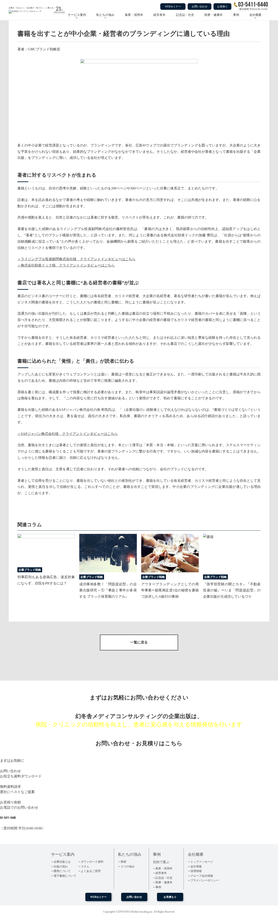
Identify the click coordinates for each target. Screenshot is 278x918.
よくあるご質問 (91, 871)
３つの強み (128, 866)
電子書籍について (65, 875)
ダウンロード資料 (92, 861)
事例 (236, 14)
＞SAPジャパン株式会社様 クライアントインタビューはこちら (67, 434)
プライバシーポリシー (204, 880)
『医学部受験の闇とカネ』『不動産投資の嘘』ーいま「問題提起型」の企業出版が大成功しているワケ (232, 590)
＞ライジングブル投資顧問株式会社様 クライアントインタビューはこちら (76, 259)
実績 (123, 861)
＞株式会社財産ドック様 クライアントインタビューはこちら (66, 265)
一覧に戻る (139, 642)
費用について (62, 871)
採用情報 (196, 871)
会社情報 (196, 866)
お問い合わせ (199, 6)
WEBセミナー (173, 6)
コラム (85, 866)
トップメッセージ (201, 861)
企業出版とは (62, 861)
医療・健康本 (213, 14)
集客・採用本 (134, 14)
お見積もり (170, 896)
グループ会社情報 (201, 875)
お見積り (222, 6)
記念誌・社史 (185, 14)
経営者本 (159, 14)
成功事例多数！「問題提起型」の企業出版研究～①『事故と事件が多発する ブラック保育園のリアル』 (108, 590)
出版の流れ (61, 866)
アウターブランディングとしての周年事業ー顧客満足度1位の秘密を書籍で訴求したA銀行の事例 (170, 590)
